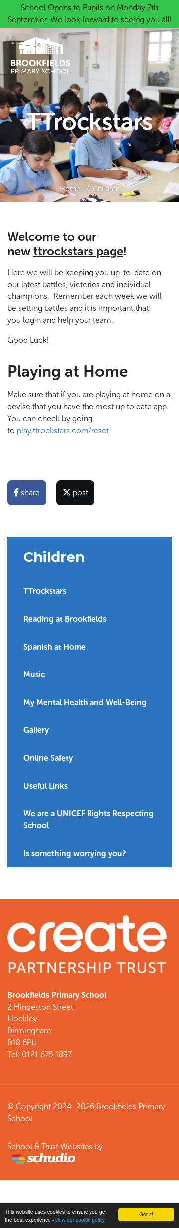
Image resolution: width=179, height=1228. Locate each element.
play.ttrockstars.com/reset (64, 430)
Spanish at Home (54, 646)
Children (106, 188)
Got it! (146, 1214)
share (29, 492)
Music (34, 674)
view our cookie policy (80, 1219)
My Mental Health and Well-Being (85, 702)
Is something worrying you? (74, 853)
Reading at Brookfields (64, 619)
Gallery (36, 730)
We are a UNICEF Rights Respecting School (88, 819)
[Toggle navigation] (160, 59)
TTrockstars (44, 591)
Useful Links (45, 786)
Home (70, 188)
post (79, 492)
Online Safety (48, 758)
